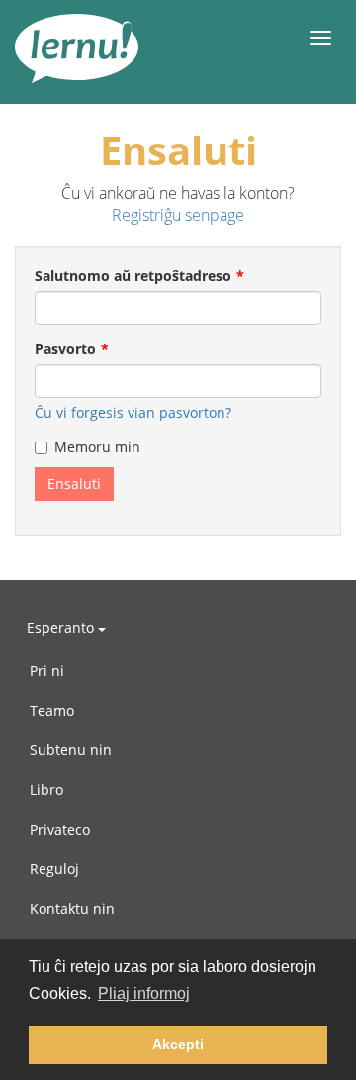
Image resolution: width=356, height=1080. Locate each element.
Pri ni (47, 670)
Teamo (52, 710)
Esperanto (62, 627)
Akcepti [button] (178, 1044)
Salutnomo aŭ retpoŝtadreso (133, 275)
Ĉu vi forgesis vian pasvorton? (133, 412)
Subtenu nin (71, 749)
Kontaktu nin (72, 908)
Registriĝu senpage (178, 215)
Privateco (60, 829)
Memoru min (97, 447)
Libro (46, 789)
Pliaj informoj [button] (144, 993)
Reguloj (54, 868)
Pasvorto (65, 349)
